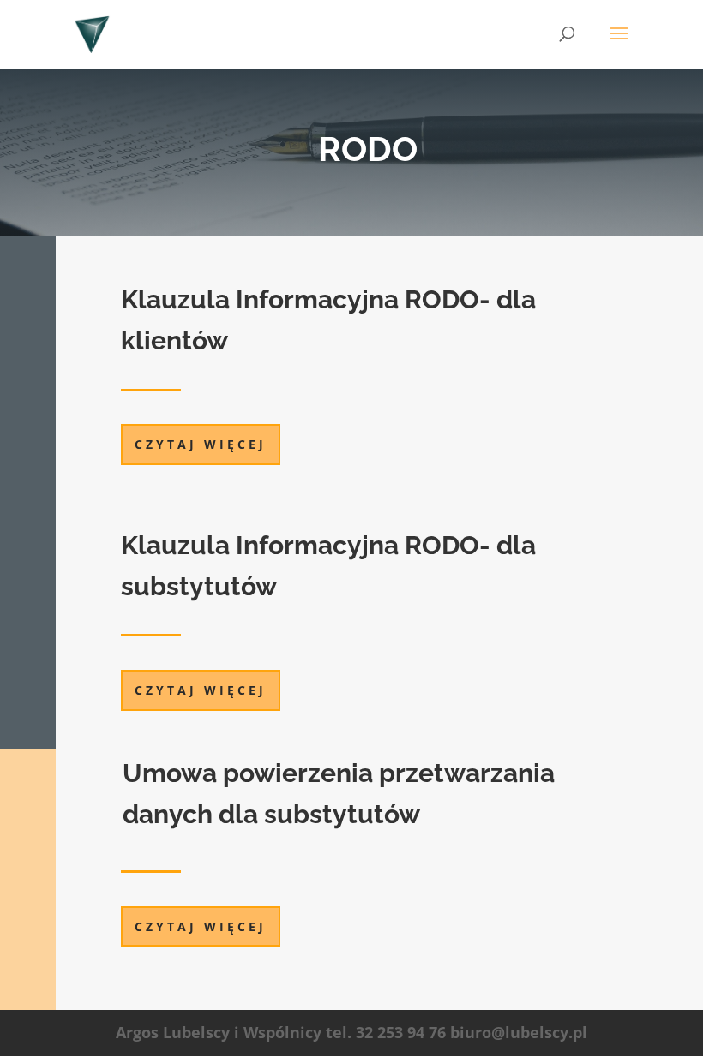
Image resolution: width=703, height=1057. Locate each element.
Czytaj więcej (201, 444)
